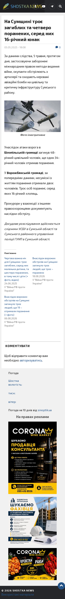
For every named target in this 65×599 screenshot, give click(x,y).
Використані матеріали (17, 594)
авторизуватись (31, 360)
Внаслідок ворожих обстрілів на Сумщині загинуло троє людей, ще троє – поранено (44, 265)
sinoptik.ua (45, 410)
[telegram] (52, 6)
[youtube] (43, 6)
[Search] (60, 6)
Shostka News (23, 590)
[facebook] (35, 6)
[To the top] (61, 585)
